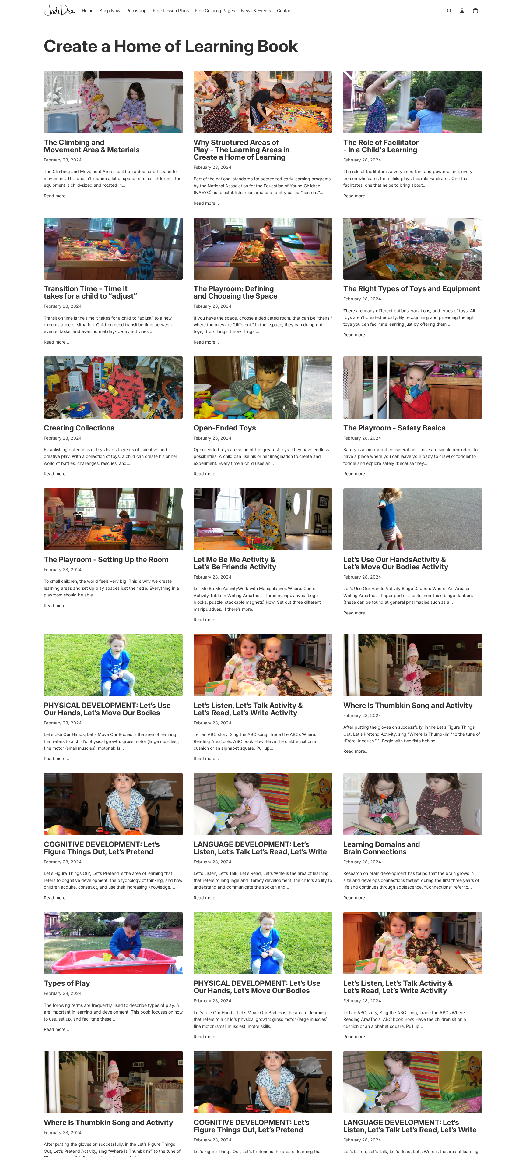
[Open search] (449, 10)
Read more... (56, 195)
